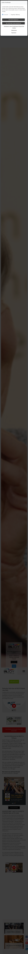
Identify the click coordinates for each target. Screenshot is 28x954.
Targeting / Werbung (15, 14)
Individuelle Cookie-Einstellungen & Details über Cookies (14, 27)
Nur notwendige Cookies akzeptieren (13, 23)
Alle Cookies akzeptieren (13, 19)
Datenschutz (14, 30)
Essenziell (6, 14)
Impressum (13, 32)
